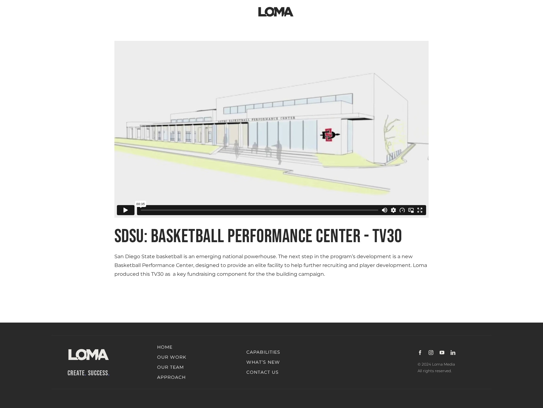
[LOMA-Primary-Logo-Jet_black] (276, 7)
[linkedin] (453, 352)
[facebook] (420, 352)
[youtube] (442, 352)
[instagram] (431, 352)
